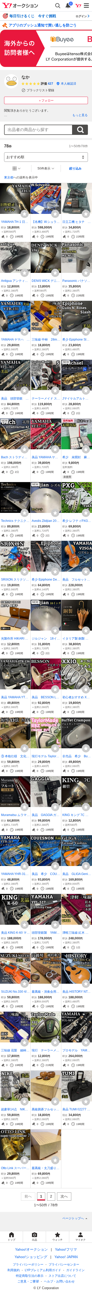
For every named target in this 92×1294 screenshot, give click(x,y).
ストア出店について (62, 1276)
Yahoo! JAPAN (66, 1257)
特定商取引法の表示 (29, 1276)
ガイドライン (75, 1270)
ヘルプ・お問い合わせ (59, 1281)
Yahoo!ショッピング (31, 1257)
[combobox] (38, 129)
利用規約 (13, 1270)
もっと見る (80, 115)
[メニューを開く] (86, 5)
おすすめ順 (15, 157)
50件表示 (44, 168)
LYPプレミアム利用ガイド (43, 1270)
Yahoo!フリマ (66, 1249)
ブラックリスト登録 (40, 90)
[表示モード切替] (16, 168)
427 (50, 83)
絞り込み (75, 168)
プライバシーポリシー (28, 1264)
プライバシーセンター (64, 1264)
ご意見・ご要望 (28, 1281)
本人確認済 (68, 83)
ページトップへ (73, 1218)
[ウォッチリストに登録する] (24, 214)
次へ (64, 1196)
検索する (80, 130)
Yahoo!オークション (31, 1249)
